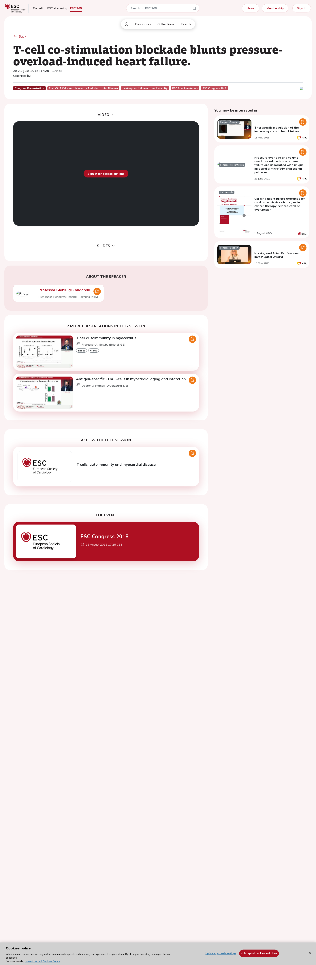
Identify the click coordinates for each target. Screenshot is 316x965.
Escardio (38, 8)
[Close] (310, 953)
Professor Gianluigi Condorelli (64, 290)
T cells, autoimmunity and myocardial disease (116, 464)
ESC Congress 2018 (104, 536)
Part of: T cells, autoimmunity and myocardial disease (83, 88)
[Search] (194, 9)
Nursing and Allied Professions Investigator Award (276, 255)
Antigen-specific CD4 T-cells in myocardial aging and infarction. (131, 379)
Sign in (301, 8)
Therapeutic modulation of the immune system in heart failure (276, 129)
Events (186, 24)
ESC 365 (76, 8)
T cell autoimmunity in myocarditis (106, 338)
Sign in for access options (106, 173)
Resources (143, 24)
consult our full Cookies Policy (42, 961)
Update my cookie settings (221, 953)
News (251, 8)
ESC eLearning (57, 8)
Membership (275, 8)
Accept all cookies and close (260, 953)
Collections (165, 24)
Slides (81, 350)
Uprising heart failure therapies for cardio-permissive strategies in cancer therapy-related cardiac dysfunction (279, 204)
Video (93, 350)
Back (22, 36)
